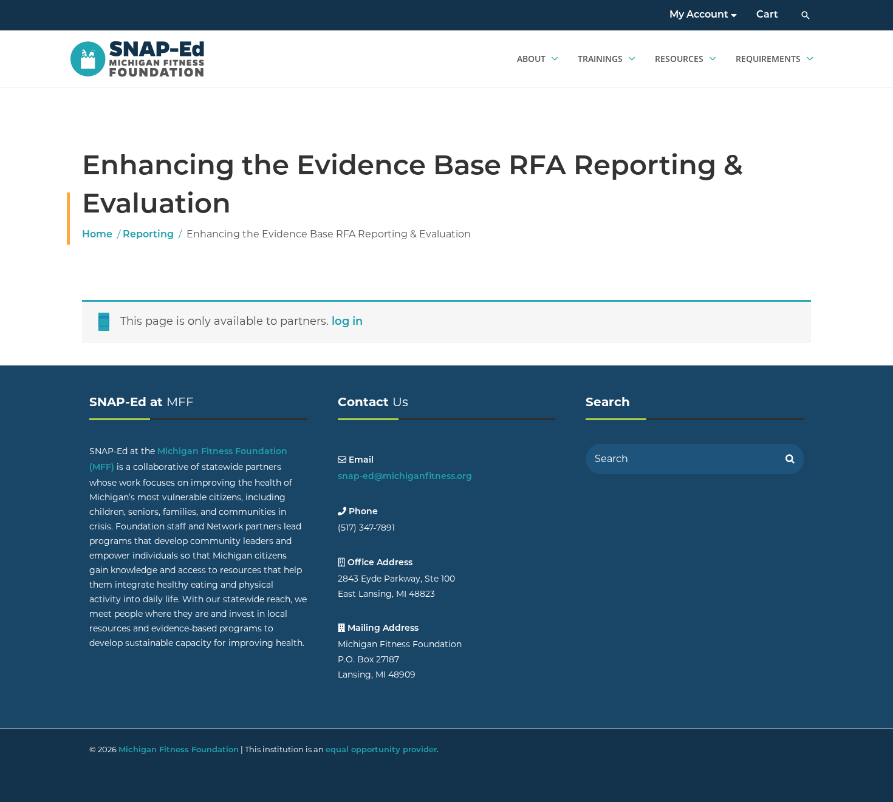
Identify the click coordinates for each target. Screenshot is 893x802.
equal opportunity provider (381, 750)
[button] (805, 15)
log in (347, 322)
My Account (700, 15)
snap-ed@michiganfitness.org (405, 476)
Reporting (148, 235)
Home (97, 235)
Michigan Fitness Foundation (178, 750)
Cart (767, 15)
